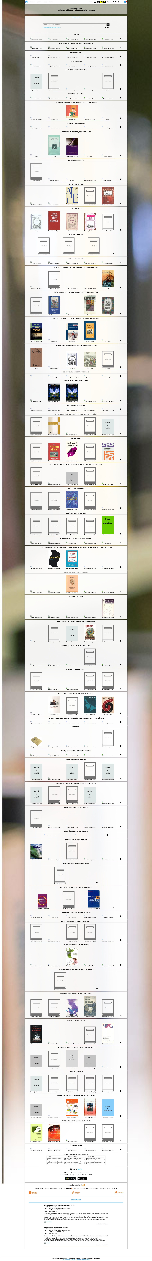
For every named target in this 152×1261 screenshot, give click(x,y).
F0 (113, 1)
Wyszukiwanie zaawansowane (49, 27)
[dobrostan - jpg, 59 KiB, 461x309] (48, 1221)
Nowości (32, 2)
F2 (119, 1)
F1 (116, 1)
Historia (39, 2)
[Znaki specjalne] (108, 27)
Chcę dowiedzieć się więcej (68, 1259)
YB (101, 1)
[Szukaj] (108, 24)
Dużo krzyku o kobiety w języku (92, 1159)
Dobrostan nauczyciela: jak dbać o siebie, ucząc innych (59, 1205)
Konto (50, 2)
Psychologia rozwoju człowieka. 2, (92, 1163)
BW (98, 1)
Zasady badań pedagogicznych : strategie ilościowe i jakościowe (59, 1162)
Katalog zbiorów (76, 17)
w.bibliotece (68, 1188)
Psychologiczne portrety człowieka (53, 1159)
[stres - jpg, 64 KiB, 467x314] (47, 1242)
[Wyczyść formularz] (105, 27)
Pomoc (45, 2)
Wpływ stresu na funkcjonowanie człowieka (56, 1227)
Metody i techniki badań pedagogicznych (54, 1158)
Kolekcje (59, 27)
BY (104, 1)
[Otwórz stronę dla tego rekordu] (36, 38)
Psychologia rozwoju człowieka (52, 1163)
